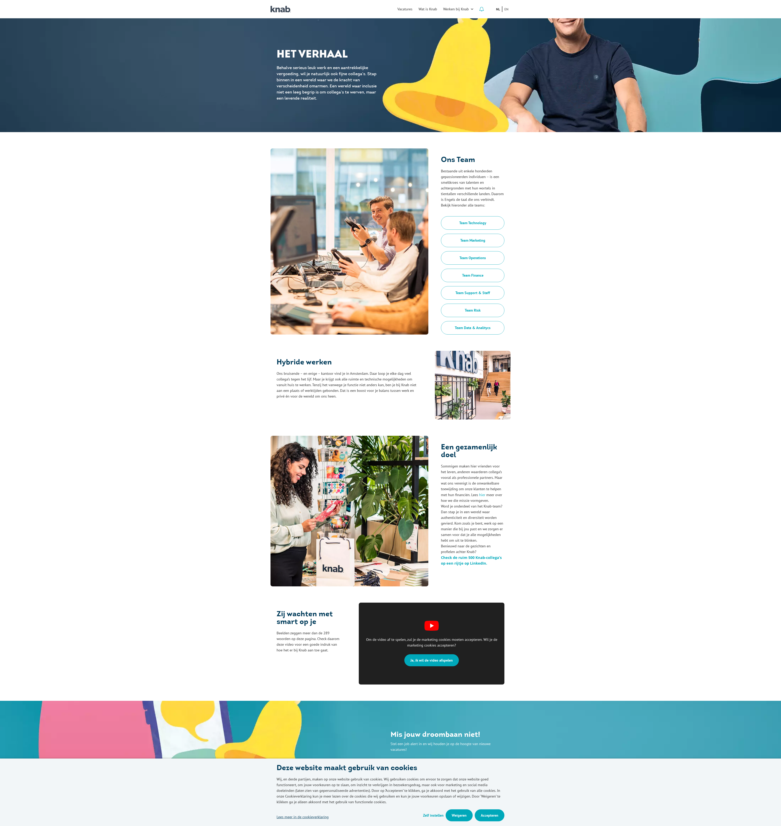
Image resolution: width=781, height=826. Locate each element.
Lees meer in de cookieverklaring (303, 817)
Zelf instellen (433, 815)
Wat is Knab (428, 9)
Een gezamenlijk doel (469, 451)
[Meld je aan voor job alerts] (481, 9)
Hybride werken (304, 362)
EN (506, 9)
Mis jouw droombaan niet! (435, 735)
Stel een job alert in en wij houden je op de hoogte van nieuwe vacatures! (440, 746)
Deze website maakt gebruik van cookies (347, 768)
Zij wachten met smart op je (305, 618)
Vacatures (404, 9)
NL (498, 9)
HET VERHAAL (312, 55)
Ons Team (458, 160)
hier (482, 494)
